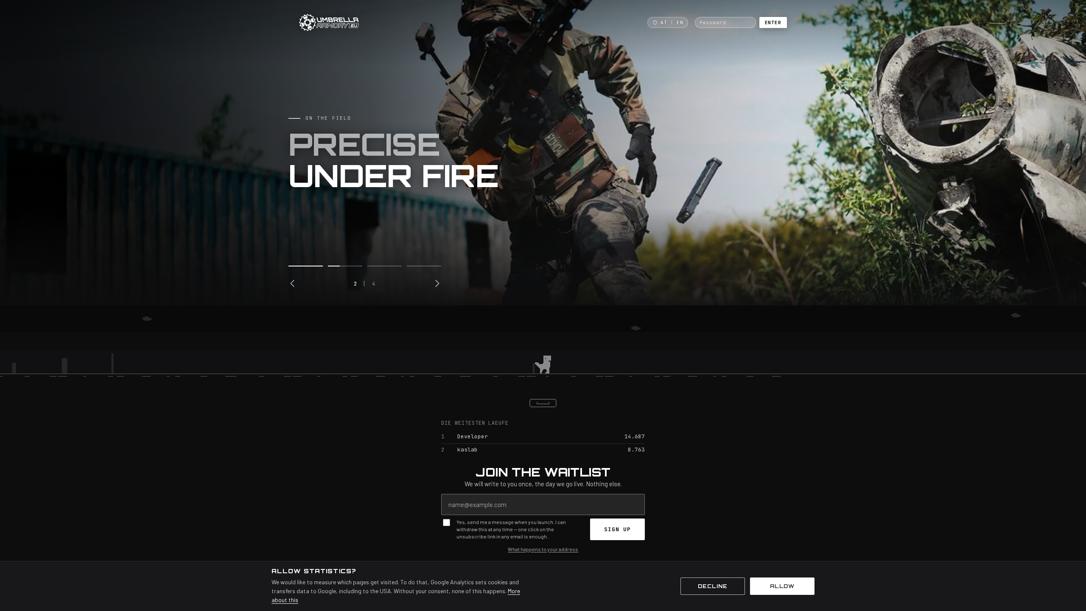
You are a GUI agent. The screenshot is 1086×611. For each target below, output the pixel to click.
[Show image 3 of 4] (384, 266)
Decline (713, 586)
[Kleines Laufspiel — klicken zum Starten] (543, 346)
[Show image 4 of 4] (424, 266)
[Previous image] (292, 283)
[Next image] (436, 283)
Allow (782, 586)
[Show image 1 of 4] (305, 266)
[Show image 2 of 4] (345, 266)
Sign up (617, 529)
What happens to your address (543, 549)
